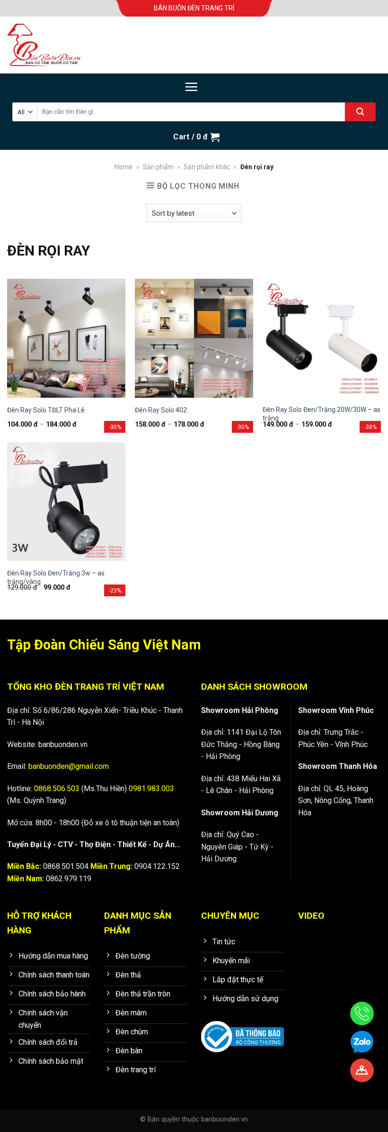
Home (123, 167)
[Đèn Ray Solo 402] (194, 338)
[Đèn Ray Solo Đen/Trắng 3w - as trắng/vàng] (66, 501)
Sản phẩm (158, 167)
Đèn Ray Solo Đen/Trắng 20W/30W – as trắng (321, 414)
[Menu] (191, 86)
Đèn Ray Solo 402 (161, 410)
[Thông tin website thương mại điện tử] (242, 1030)
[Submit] (360, 111)
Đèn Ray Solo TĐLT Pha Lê (46, 410)
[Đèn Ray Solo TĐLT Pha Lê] (66, 338)
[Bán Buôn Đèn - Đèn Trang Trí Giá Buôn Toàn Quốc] (54, 45)
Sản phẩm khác (207, 167)
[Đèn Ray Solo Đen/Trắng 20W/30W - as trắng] (322, 338)
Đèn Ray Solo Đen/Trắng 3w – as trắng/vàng (56, 577)
